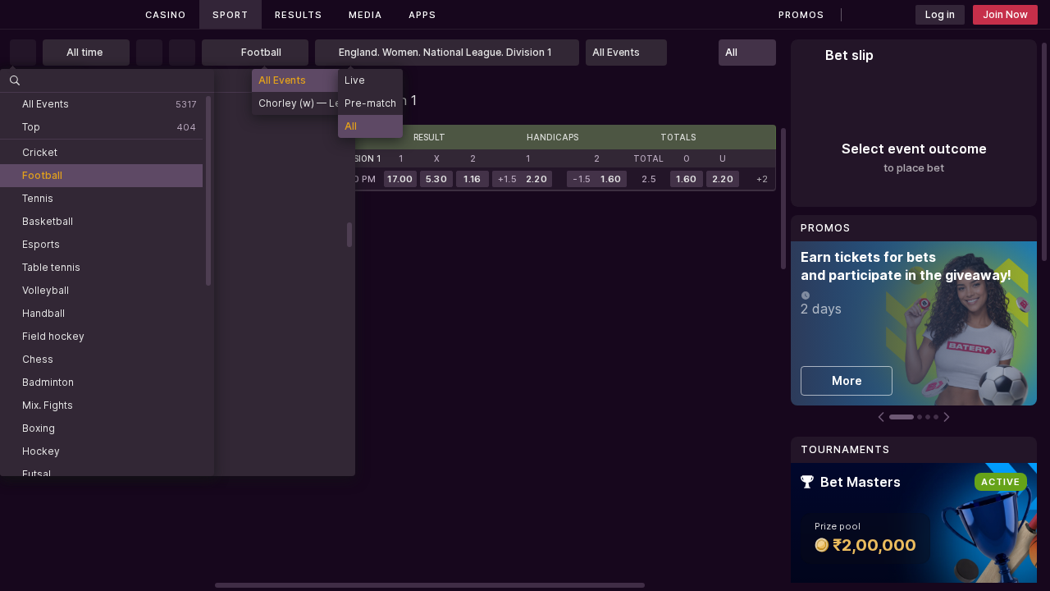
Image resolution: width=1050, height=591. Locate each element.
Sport (230, 15)
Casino (165, 15)
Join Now (1005, 14)
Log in (940, 14)
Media (365, 15)
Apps (422, 15)
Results (298, 15)
